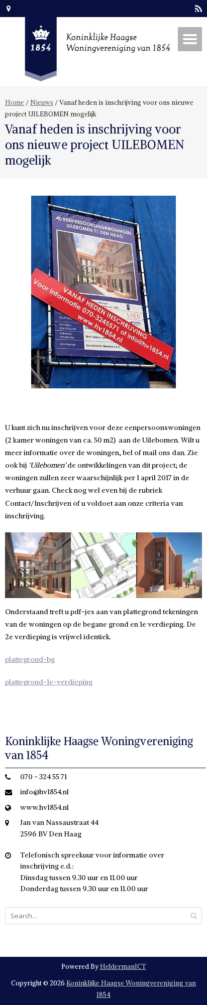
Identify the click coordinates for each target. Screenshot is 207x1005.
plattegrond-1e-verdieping (48, 681)
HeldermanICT (123, 966)
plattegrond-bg (30, 659)
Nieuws (41, 102)
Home (14, 102)
